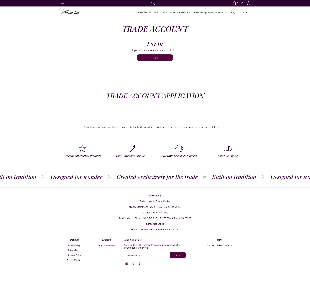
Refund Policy (74, 245)
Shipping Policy (74, 255)
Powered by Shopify (155, 287)
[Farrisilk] (70, 12)
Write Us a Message (107, 245)
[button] (127, 263)
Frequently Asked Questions (219, 245)
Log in (155, 57)
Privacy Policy (74, 250)
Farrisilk (152, 282)
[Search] (153, 3)
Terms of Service (74, 260)
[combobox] (104, 3)
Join (178, 255)
